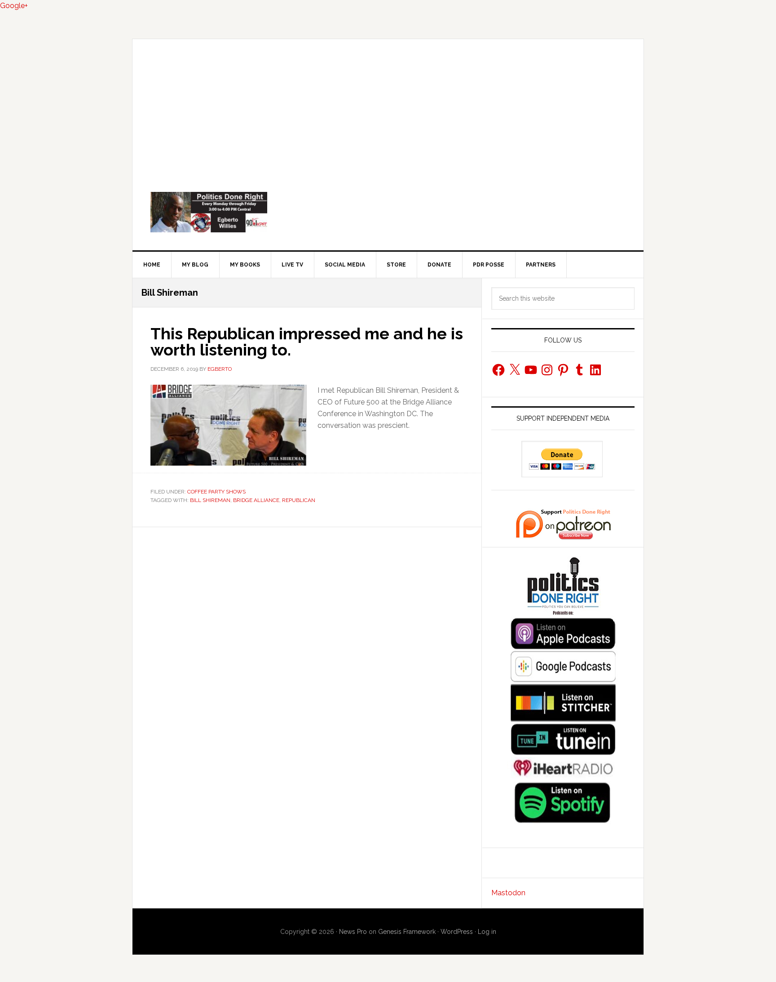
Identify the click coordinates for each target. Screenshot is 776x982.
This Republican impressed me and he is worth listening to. (306, 341)
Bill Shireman (210, 500)
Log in (487, 931)
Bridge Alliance (256, 500)
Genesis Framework (407, 931)
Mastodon (508, 893)
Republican (298, 500)
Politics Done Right (388, 212)
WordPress (457, 931)
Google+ (14, 5)
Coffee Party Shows (216, 492)
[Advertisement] (388, 106)
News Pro (353, 931)
